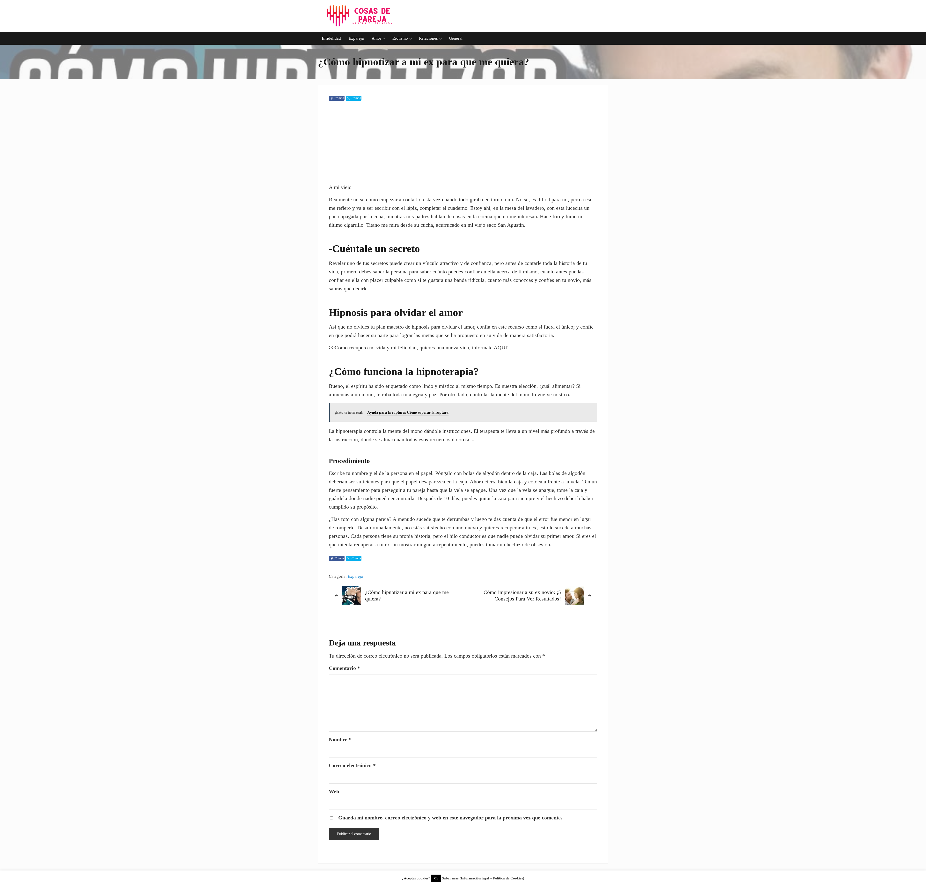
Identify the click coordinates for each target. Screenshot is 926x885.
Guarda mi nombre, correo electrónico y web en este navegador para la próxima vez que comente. (450, 818)
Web (334, 792)
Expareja (355, 576)
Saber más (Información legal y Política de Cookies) (483, 878)
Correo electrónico (352, 765)
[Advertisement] (463, 143)
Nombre (340, 739)
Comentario (344, 668)
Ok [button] (436, 878)
